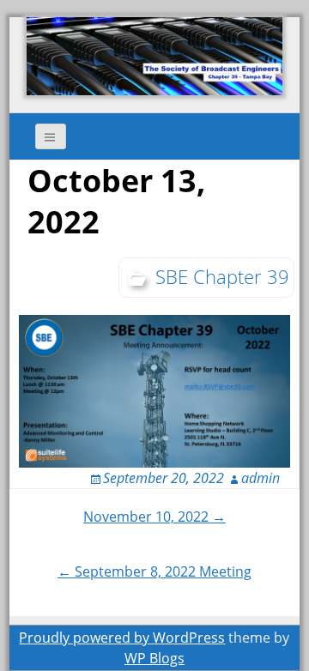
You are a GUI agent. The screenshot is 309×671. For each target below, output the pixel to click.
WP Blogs (154, 658)
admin (260, 477)
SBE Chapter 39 (222, 276)
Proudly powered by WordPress (122, 637)
